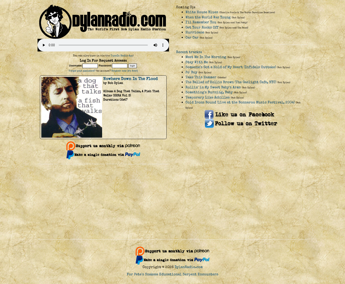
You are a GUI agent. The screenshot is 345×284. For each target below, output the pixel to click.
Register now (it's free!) (124, 70)
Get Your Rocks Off (201, 27)
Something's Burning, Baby (209, 92)
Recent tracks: (189, 52)
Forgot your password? (82, 70)
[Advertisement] (172, 202)
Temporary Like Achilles (207, 97)
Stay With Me (196, 62)
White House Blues (201, 12)
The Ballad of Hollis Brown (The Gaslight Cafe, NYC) (230, 82)
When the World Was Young (208, 17)
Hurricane (194, 32)
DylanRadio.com (189, 267)
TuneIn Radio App (122, 55)
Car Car (192, 37)
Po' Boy (191, 72)
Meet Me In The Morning (205, 57)
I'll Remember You (200, 22)
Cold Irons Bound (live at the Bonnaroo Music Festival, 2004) (240, 102)
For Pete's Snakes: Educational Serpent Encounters (172, 274)
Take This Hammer (200, 77)
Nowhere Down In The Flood (130, 78)
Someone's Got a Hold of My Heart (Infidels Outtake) (230, 67)
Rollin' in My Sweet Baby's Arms (213, 87)
